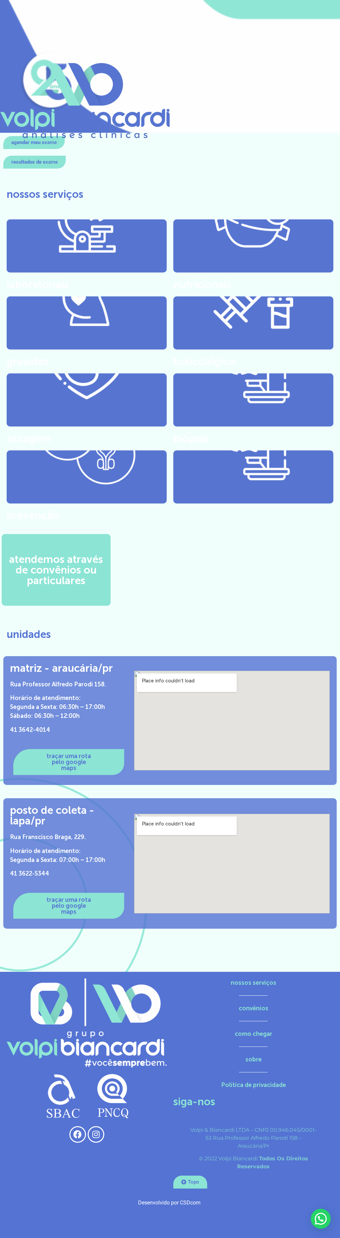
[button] (34, 142)
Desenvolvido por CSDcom (170, 1202)
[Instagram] (96, 1134)
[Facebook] (77, 1134)
